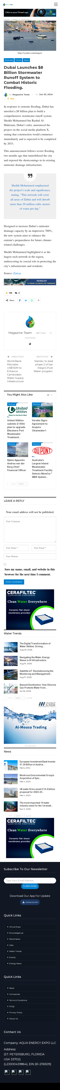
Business (9, 60)
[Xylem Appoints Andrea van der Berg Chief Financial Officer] (17, 449)
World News (14, 939)
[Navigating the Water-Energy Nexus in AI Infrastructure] (11, 661)
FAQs (11, 1006)
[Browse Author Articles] (30, 321)
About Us (13, 1018)
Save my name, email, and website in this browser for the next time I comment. (30, 571)
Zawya (17, 273)
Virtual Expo (15, 927)
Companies (14, 994)
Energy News (15, 963)
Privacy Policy (15, 1012)
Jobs (11, 945)
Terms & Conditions (18, 1000)
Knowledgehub (16, 933)
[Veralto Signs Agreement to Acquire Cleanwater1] (42, 409)
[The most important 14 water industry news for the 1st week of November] (11, 806)
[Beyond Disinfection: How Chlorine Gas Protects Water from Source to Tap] (11, 688)
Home (18, 60)
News (26, 60)
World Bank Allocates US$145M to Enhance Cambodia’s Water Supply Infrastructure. (15, 371)
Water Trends (15, 951)
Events (12, 957)
